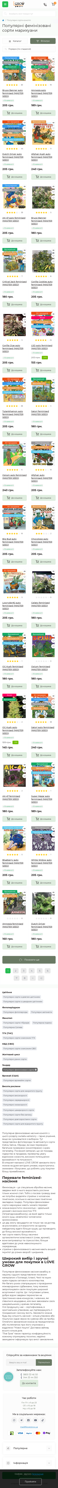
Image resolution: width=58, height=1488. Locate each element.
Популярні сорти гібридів (16, 1023)
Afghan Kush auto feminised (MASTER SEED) (41, 157)
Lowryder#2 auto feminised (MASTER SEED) (12, 605)
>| (41, 978)
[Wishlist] (24, 64)
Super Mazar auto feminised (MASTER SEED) (41, 799)
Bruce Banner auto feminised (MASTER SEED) (12, 93)
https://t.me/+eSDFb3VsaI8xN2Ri (21, 1420)
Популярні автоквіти (41, 1012)
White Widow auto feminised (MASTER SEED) (41, 863)
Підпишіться (44, 1362)
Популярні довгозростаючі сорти (20, 1119)
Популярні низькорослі (15, 1104)
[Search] (5, 14)
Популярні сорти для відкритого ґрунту (23, 1124)
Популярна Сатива (12, 1027)
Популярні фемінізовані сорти (18, 1070)
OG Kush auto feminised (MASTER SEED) (12, 730)
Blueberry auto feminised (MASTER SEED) (12, 863)
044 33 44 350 (30, 1377)
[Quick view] (24, 59)
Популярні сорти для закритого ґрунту (22, 1091)
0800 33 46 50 (30, 1374)
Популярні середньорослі (16, 1100)
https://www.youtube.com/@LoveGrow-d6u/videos (36, 1420)
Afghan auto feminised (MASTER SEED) (41, 478)
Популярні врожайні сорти (17, 1080)
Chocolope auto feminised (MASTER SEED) (41, 542)
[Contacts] (45, 4)
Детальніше (37, 1474)
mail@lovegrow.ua (29, 1427)
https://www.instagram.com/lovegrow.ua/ (14, 1420)
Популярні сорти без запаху (17, 1114)
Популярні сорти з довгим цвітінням (21, 997)
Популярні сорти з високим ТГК (19, 1038)
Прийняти (30, 1481)
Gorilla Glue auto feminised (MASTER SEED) (12, 348)
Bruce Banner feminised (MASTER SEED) (41, 221)
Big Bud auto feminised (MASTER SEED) (12, 542)
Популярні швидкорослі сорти (18, 1110)
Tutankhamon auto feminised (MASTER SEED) (12, 414)
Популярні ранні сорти (15, 1059)
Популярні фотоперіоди (15, 1012)
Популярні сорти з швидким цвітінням (22, 1001)
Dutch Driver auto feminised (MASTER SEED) (12, 157)
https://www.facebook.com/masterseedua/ (28, 1420)
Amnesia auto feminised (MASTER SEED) (41, 93)
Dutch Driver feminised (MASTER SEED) (41, 927)
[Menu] (5, 4)
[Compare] (24, 70)
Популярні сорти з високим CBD (19, 1048)
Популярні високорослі (15, 1095)
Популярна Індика (42, 1023)
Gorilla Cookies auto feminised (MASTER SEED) (41, 284)
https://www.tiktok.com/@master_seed (43, 1420)
